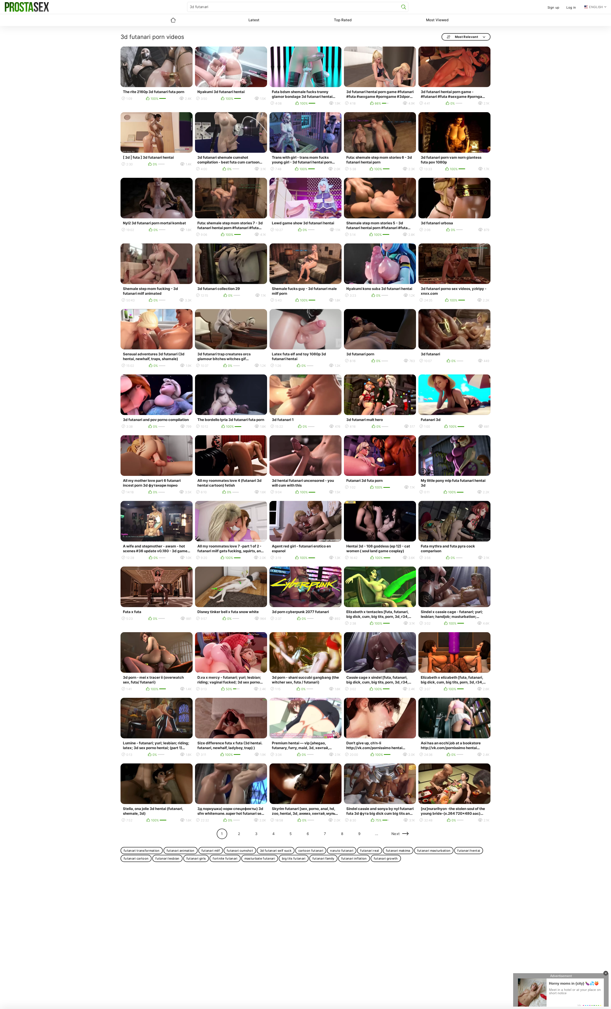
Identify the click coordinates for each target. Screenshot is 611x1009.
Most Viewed (437, 20)
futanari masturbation (434, 850)
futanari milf (210, 850)
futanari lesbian (167, 858)
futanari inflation (354, 858)
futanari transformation (142, 850)
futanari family (323, 858)
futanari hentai (468, 850)
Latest (253, 20)
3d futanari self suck (275, 850)
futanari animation (181, 850)
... (376, 833)
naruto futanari (341, 850)
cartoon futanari (310, 850)
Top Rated (343, 20)
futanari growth (386, 858)
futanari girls (196, 858)
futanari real (369, 850)
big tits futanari (294, 858)
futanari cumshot (240, 850)
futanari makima (398, 850)
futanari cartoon (136, 858)
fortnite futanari (225, 858)
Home (173, 20)
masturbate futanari (259, 858)
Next (395, 833)
